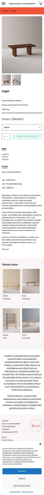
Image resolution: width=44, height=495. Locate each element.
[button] (40, 444)
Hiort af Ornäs (7, 440)
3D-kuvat (5, 249)
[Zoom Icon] (22, 44)
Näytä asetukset (22, 486)
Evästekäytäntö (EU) (10, 432)
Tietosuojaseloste (27, 492)
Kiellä (22, 479)
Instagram (6, 429)
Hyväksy (22, 471)
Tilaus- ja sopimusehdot (11, 424)
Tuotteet (5, 11)
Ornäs (4, 437)
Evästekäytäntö (15, 492)
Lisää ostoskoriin (27, 136)
